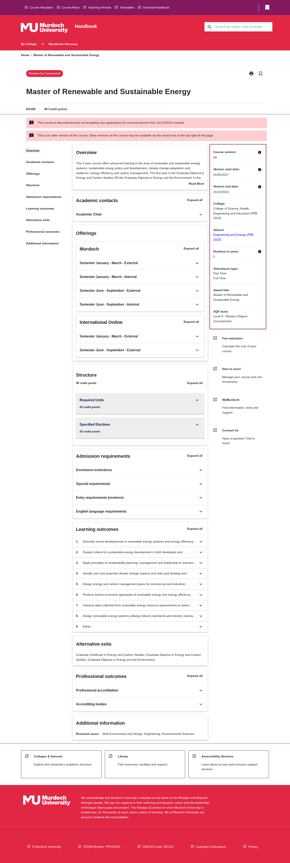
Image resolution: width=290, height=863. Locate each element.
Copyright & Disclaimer (211, 846)
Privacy (253, 846)
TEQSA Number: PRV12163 (101, 846)
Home (25, 55)
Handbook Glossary (63, 44)
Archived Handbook (156, 7)
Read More (196, 184)
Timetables (127, 7)
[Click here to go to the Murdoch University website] (44, 28)
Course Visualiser (41, 7)
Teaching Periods (99, 7)
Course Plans (71, 7)
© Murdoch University (46, 846)
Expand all (195, 200)
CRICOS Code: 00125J (158, 846)
